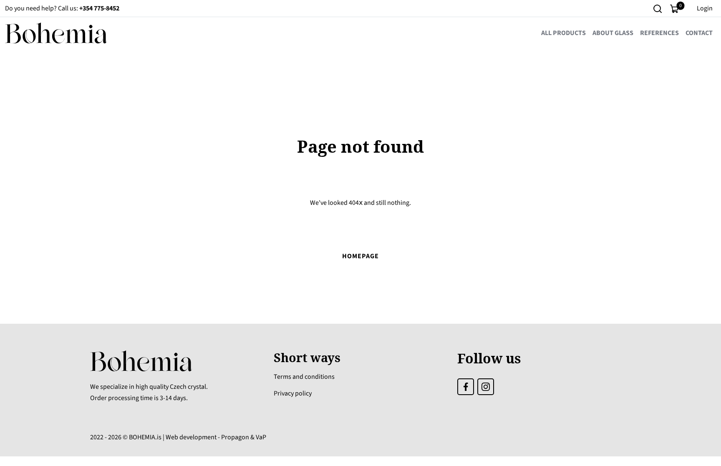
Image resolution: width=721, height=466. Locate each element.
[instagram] (485, 385)
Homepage (360, 256)
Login (705, 8)
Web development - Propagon (207, 437)
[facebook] (465, 385)
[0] (674, 8)
